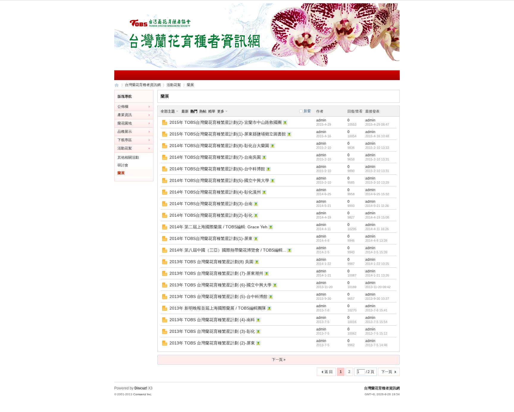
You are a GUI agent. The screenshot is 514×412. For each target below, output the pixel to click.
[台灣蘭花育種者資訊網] (257, 67)
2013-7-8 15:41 (376, 310)
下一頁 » (279, 360)
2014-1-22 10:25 (377, 264)
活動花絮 (174, 85)
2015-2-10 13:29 (377, 182)
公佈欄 (122, 106)
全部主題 (168, 111)
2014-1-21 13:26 (377, 275)
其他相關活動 (128, 157)
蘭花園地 (124, 123)
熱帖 (202, 111)
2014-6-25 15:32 (377, 194)
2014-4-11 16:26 (377, 229)
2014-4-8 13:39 (376, 240)
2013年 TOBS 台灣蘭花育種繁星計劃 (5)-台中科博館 (218, 296)
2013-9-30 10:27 (377, 298)
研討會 (122, 165)
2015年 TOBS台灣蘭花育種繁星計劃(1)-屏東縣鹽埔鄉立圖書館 (228, 134)
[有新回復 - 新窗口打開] (164, 124)
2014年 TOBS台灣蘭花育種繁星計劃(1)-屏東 (211, 238)
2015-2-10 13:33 (377, 147)
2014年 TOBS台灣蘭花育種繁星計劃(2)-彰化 (211, 215)
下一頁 (386, 372)
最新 (185, 111)
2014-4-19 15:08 (377, 217)
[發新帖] (169, 372)
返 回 (329, 372)
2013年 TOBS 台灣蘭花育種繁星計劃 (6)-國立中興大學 (221, 285)
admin (321, 120)
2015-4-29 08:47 (377, 124)
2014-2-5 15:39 (376, 252)
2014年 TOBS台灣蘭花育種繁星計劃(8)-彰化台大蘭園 (219, 145)
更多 (220, 111)
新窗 (307, 111)
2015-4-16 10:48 (377, 136)
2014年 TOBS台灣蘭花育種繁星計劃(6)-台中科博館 (217, 168)
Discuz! (140, 388)
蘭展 (190, 85)
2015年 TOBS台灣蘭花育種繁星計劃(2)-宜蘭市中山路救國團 (226, 122)
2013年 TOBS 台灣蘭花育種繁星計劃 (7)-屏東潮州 (216, 273)
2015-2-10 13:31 (377, 159)
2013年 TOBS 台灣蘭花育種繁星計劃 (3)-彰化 (212, 331)
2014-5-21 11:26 (377, 205)
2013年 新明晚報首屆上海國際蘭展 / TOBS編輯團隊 (218, 308)
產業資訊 (124, 115)
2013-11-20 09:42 (378, 287)
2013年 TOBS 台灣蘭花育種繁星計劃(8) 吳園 (211, 261)
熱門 (194, 111)
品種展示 (124, 131)
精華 (211, 111)
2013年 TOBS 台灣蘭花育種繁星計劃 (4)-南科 (212, 319)
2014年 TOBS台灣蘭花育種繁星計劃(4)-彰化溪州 (215, 192)
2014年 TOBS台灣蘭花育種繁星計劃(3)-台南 (211, 203)
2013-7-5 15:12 (376, 333)
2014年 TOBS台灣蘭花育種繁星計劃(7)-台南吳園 (215, 157)
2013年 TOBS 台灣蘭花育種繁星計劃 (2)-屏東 (212, 343)
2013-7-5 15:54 (376, 322)
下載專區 (124, 140)
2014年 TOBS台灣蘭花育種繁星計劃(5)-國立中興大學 (219, 180)
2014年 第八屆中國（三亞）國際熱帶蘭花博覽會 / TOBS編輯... (228, 250)
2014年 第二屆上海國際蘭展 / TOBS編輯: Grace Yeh (218, 226)
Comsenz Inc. (142, 394)
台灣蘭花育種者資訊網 (116, 85)
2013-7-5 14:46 (376, 345)
